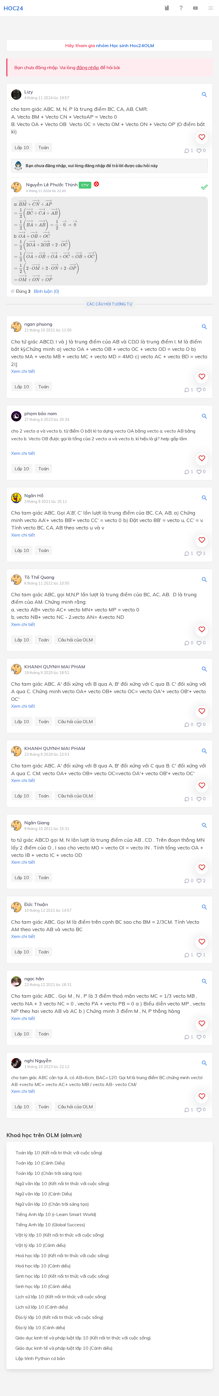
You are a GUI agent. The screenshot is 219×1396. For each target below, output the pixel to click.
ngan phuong (38, 324)
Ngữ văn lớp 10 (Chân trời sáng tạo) (52, 1204)
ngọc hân (34, 978)
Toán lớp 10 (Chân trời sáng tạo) (48, 1173)
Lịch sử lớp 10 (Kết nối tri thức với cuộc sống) (60, 1296)
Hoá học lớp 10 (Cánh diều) (43, 1266)
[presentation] (35, 203)
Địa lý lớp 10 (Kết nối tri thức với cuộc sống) (59, 1317)
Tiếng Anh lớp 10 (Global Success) (50, 1224)
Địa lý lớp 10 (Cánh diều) (40, 1327)
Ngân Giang (36, 822)
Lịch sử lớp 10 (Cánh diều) (41, 1307)
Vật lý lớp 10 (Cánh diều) (40, 1245)
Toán (43, 147)
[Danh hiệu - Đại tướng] (96, 185)
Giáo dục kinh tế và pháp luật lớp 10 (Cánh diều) (64, 1348)
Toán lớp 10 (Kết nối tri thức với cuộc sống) (58, 1152)
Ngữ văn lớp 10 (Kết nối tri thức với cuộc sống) (62, 1183)
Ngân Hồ (33, 495)
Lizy (28, 92)
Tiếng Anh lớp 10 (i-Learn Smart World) (55, 1214)
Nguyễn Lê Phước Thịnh (57, 184)
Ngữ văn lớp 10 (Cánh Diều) (43, 1194)
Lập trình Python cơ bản (40, 1358)
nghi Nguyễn (37, 1060)
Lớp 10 (22, 147)
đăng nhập (87, 67)
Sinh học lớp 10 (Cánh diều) (43, 1286)
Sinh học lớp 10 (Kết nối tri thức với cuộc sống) (62, 1276)
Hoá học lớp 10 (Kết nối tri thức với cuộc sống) (62, 1255)
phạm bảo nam (40, 413)
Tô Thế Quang (39, 577)
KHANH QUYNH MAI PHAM (54, 666)
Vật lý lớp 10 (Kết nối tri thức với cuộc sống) (59, 1235)
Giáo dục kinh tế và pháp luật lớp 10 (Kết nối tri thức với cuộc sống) (83, 1338)
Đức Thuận (36, 904)
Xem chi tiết (23, 371)
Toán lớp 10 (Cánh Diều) (40, 1163)
